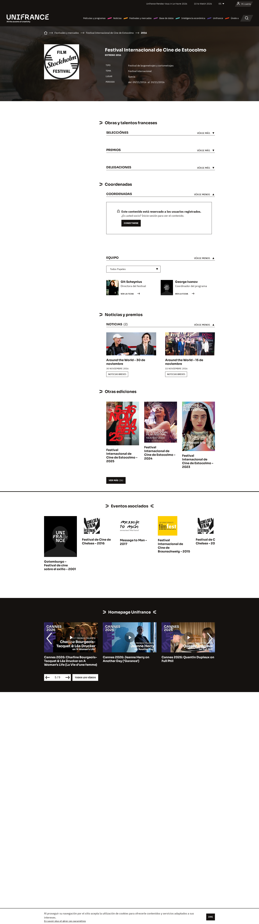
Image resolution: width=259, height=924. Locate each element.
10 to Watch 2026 (203, 3)
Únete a (235, 18)
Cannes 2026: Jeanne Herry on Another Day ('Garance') (67, 659)
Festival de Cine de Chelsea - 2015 (210, 541)
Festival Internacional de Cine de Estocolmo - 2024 (159, 452)
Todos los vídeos (85, 677)
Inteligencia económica (193, 18)
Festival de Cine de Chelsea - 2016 (96, 541)
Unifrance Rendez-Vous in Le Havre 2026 (166, 3)
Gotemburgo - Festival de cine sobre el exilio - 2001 (60, 565)
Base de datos (166, 18)
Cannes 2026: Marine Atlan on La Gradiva (187, 659)
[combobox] (133, 269)
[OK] (210, 916)
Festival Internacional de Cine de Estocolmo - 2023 (197, 461)
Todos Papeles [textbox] (118, 269)
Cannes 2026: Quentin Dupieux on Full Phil (129, 659)
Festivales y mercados (140, 18)
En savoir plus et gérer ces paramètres (65, 921)
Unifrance (218, 18)
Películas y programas (94, 18)
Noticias (117, 18)
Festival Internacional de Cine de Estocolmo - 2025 (121, 455)
